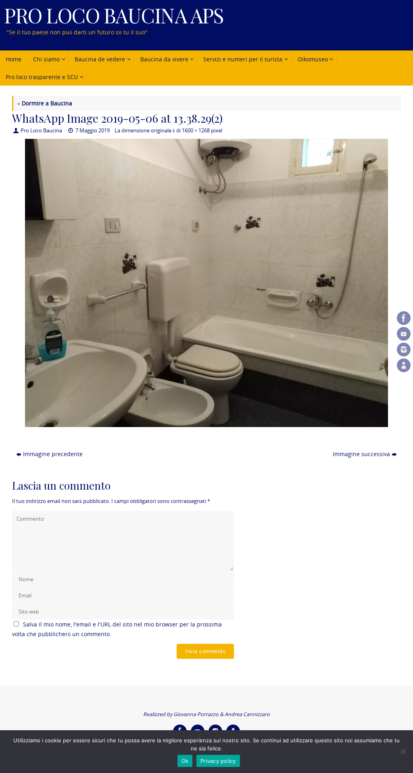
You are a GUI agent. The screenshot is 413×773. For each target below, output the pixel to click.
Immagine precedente (53, 454)
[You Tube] (404, 334)
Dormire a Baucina (44, 103)
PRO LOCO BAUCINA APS (113, 15)
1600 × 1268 (196, 130)
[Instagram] (404, 349)
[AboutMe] (404, 365)
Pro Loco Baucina (41, 130)
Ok (185, 761)
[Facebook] (404, 318)
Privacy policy (218, 761)
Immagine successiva (361, 454)
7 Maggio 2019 (92, 130)
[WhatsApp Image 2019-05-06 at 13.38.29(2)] (206, 283)
